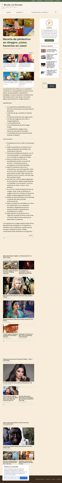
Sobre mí (53, 479)
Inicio (9, 12)
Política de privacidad (39, 479)
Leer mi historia (49, 40)
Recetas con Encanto (13, 5)
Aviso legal (59, 479)
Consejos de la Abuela (39, 12)
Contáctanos (48, 479)
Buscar (45, 83)
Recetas (19, 12)
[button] (56, 12)
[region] (15, 473)
